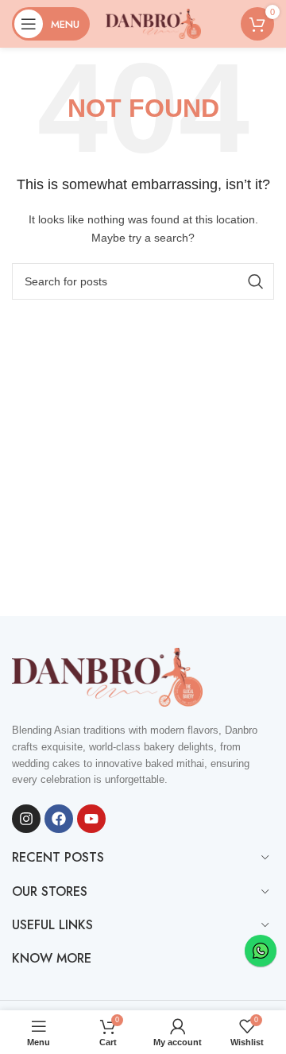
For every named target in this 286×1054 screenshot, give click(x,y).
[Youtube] (91, 818)
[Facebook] (58, 818)
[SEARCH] (256, 281)
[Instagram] (26, 818)
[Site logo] (153, 23)
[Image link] (107, 676)
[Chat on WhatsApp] (260, 951)
